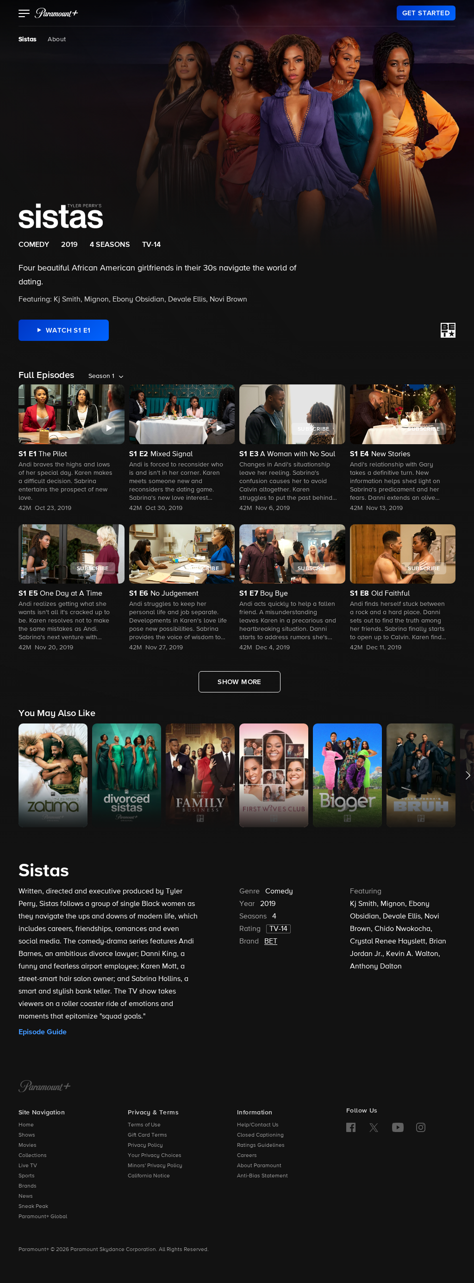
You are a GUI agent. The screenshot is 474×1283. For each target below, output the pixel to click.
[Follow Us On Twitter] (374, 1127)
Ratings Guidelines (261, 1145)
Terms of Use (144, 1125)
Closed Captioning (260, 1135)
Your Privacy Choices (154, 1155)
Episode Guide (43, 1032)
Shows (27, 1135)
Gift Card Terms (147, 1135)
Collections (33, 1155)
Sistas (28, 39)
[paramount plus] (56, 13)
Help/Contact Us (258, 1125)
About (57, 39)
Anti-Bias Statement (262, 1176)
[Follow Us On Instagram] (420, 1127)
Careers (247, 1155)
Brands (28, 1186)
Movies (28, 1145)
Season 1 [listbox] (101, 376)
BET (270, 941)
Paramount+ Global (43, 1217)
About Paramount (259, 1166)
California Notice (149, 1176)
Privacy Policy (145, 1145)
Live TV (28, 1166)
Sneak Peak (33, 1206)
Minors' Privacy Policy (155, 1166)
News (26, 1196)
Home (26, 1125)
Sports (27, 1176)
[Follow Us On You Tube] (398, 1127)
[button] (24, 14)
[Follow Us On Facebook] (351, 1127)
